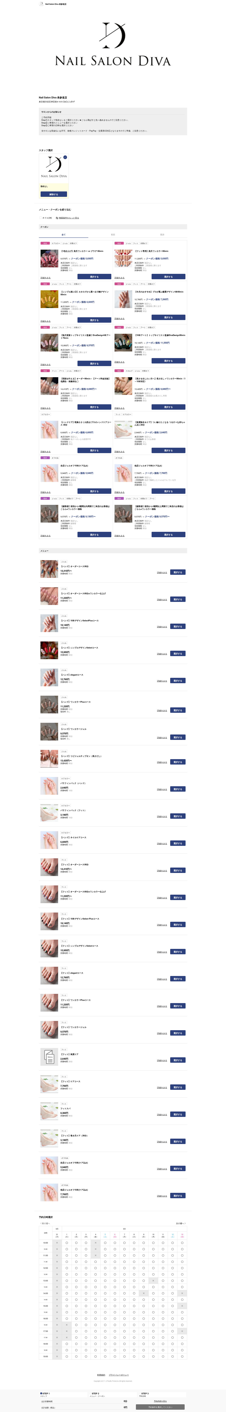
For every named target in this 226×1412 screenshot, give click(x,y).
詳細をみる (46, 277)
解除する (54, 194)
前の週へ (46, 1223)
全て (64, 234)
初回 (113, 234)
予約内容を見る (160, 1401)
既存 (162, 234)
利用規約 (101, 1374)
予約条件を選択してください (160, 1407)
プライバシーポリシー (119, 1374)
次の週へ (180, 1223)
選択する (94, 276)
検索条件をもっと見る (69, 217)
